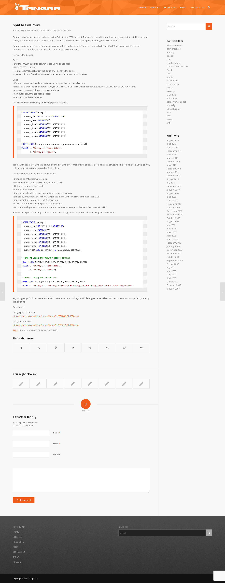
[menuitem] (142, 7)
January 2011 (173, 172)
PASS (169, 87)
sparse (32, 330)
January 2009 (173, 207)
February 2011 (174, 168)
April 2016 (171, 154)
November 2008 (174, 214)
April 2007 (171, 278)
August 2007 (173, 264)
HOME (16, 531)
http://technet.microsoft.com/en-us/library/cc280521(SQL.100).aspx (46, 324)
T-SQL (55, 330)
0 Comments (32, 30)
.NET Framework (175, 45)
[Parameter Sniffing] (107, 384)
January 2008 (173, 246)
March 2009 (172, 200)
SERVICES (17, 536)
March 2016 (172, 157)
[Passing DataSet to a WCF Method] (2, 291)
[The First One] (72, 384)
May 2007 (171, 274)
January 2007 (173, 288)
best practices (174, 48)
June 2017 (171, 143)
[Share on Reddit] (124, 347)
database (23, 330)
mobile (170, 77)
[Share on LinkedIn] (73, 347)
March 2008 (172, 239)
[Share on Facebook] (21, 347)
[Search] (209, 7)
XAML (169, 119)
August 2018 (173, 140)
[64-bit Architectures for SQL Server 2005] (141, 384)
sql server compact (176, 101)
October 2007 (173, 256)
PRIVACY (17, 561)
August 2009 (173, 193)
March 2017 (172, 147)
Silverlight (171, 94)
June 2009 (171, 196)
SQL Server (47, 30)
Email (56, 443)
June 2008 (171, 228)
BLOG (15, 546)
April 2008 (171, 235)
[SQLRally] (38, 384)
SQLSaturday (173, 108)
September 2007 (175, 260)
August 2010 (173, 179)
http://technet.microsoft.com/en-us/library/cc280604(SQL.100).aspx (46, 316)
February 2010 (174, 186)
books (170, 55)
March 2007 (172, 281)
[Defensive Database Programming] (55, 384)
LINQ (169, 73)
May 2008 (171, 232)
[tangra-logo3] (37, 7)
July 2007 (171, 267)
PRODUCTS (18, 541)
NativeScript (173, 80)
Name (56, 432)
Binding (170, 52)
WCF (169, 112)
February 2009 (174, 203)
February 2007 (174, 285)
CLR (168, 59)
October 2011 (173, 161)
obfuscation (173, 84)
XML (169, 123)
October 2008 (173, 218)
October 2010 (173, 175)
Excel (169, 70)
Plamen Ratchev (64, 30)
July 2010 (171, 182)
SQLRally (171, 105)
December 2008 (174, 210)
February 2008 (174, 242)
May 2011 (171, 165)
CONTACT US (19, 551)
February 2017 (174, 150)
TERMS (16, 556)
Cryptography (173, 62)
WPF (169, 115)
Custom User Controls (177, 66)
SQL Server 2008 (44, 330)
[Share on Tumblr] (90, 347)
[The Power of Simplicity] (21, 384)
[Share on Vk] (107, 347)
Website (56, 454)
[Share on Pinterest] (55, 347)
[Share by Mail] (141, 347)
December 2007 (174, 249)
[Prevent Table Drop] (90, 384)
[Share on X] (38, 347)
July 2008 (171, 225)
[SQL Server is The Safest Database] (124, 384)
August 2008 (173, 221)
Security (171, 91)
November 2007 (174, 253)
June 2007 (171, 271)
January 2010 (173, 189)
